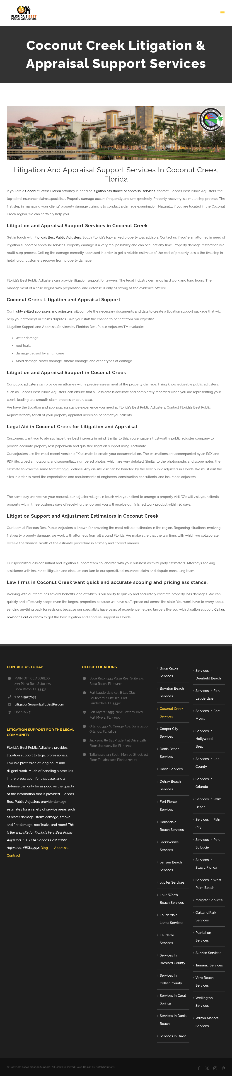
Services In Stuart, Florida (206, 864)
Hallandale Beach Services (172, 826)
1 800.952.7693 (25, 697)
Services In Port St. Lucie (208, 843)
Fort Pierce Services (168, 805)
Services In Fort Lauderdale (208, 695)
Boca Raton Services (169, 672)
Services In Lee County (208, 763)
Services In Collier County (171, 979)
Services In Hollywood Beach (204, 738)
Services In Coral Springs (173, 999)
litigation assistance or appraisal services (124, 191)
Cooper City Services (169, 733)
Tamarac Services (209, 965)
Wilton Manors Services (207, 1022)
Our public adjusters (22, 384)
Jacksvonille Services (169, 846)
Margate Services (209, 900)
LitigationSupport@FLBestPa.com (39, 704)
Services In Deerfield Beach (208, 674)
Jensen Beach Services (171, 866)
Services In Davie (173, 1036)
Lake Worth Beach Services (172, 899)
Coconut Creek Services (171, 712)
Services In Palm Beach (208, 803)
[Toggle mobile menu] (222, 12)
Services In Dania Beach (173, 1020)
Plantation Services (203, 936)
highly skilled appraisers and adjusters (42, 311)
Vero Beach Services (205, 982)
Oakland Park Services (206, 916)
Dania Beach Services (169, 753)
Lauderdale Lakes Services (171, 919)
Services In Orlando (204, 783)
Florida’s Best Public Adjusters (57, 237)
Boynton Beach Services (172, 692)
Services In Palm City (208, 823)
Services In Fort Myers (208, 715)
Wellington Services (204, 1002)
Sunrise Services (208, 953)
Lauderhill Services (167, 939)
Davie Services (171, 769)
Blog (44, 848)
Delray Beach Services (170, 785)
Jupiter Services (172, 882)
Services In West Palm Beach (208, 884)
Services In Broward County (172, 959)
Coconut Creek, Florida (43, 191)
